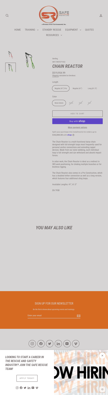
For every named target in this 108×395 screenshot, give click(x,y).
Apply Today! (27, 378)
